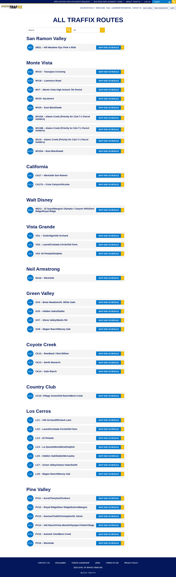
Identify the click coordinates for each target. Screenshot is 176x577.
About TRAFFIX (133, 2)
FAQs (108, 8)
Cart (172, 8)
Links (97, 563)
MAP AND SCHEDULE (109, 47)
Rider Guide (100, 8)
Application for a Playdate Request (72, 2)
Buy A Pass (147, 8)
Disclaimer (60, 563)
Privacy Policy (131, 563)
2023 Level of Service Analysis (88, 567)
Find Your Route (161, 8)
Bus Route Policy (87, 8)
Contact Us (136, 8)
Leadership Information (121, 8)
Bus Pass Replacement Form (108, 2)
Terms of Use (112, 563)
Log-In (147, 2)
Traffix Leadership (80, 563)
